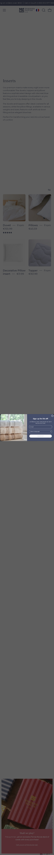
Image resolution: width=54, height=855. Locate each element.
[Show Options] (50, 431)
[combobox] (40, 431)
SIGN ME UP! (40, 435)
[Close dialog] (52, 416)
